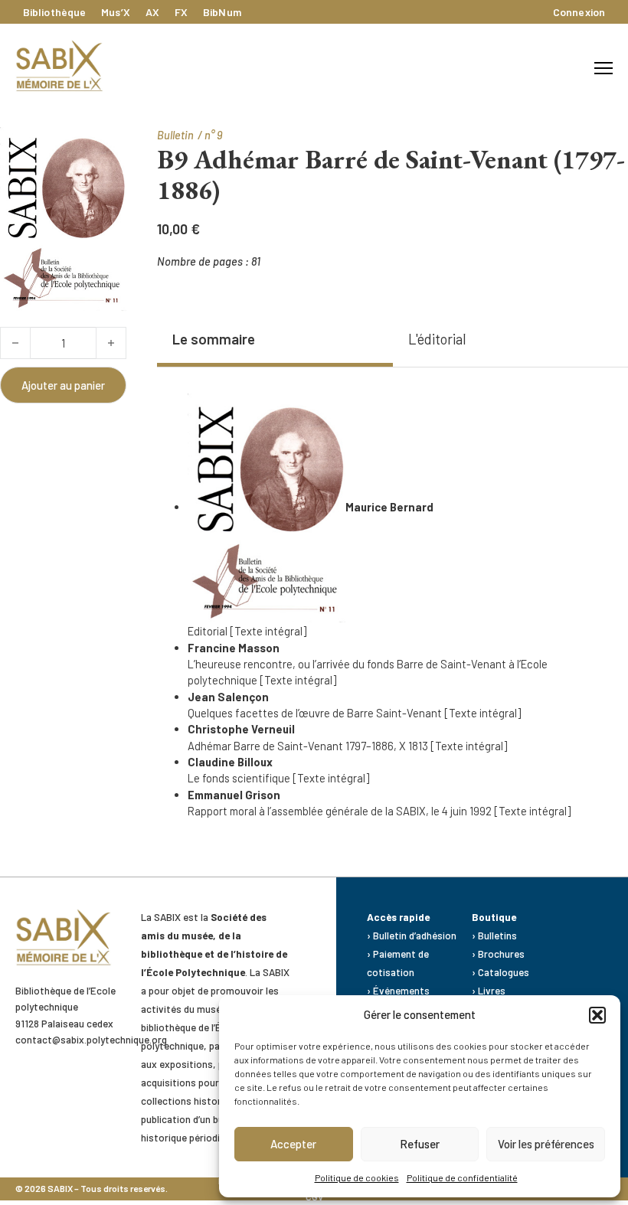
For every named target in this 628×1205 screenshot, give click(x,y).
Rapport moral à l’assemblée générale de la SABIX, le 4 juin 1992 (340, 811)
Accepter (293, 1144)
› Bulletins (494, 935)
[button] (597, 1015)
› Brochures (498, 954)
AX (152, 11)
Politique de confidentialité (462, 1177)
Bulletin (175, 135)
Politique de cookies (357, 1177)
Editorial (207, 631)
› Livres (488, 991)
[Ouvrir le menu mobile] (603, 68)
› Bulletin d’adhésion (411, 935)
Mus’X (115, 11)
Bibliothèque (54, 11)
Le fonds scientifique (239, 778)
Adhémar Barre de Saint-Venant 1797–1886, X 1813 (308, 746)
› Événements (399, 991)
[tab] (275, 340)
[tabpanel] (385, 607)
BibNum (222, 11)
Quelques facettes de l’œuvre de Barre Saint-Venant (315, 713)
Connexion (579, 11)
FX (181, 11)
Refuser (420, 1144)
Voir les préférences (546, 1144)
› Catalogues (500, 972)
